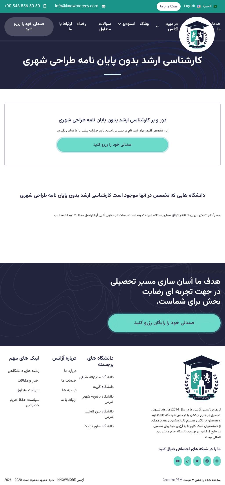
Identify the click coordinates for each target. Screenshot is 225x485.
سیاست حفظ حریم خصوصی (24, 402)
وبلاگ (144, 24)
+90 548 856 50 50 (22, 6)
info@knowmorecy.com (76, 6)
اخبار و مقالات (28, 381)
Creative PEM (172, 480)
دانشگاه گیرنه (103, 387)
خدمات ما (68, 381)
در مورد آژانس (172, 26)
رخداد (81, 24)
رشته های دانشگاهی (23, 371)
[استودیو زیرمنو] (119, 24)
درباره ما (70, 371)
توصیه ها (69, 390)
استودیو (128, 24)
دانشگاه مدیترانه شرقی (96, 377)
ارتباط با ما (65, 26)
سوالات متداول (105, 26)
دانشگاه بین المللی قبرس (99, 414)
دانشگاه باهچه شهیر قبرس (98, 399)
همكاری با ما (168, 6)
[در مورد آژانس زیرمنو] (157, 26)
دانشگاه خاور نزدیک (99, 426)
